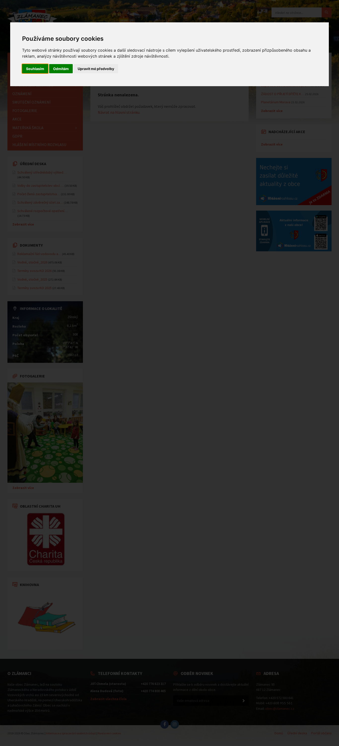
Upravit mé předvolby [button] (96, 69)
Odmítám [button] (61, 69)
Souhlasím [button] (35, 69)
